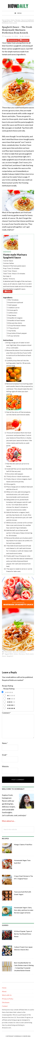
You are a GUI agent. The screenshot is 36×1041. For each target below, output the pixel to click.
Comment (6, 713)
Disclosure (5, 1002)
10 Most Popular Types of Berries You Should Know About (23, 933)
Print (8, 291)
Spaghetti (10, 656)
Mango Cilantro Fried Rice (23, 844)
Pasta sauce (30, 654)
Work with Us (7, 995)
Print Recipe (25, 40)
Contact (5, 1006)
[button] (4, 252)
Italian (16, 654)
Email (4, 755)
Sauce (4, 656)
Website (5, 766)
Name (5, 743)
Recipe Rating (7, 686)
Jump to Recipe (13, 40)
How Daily (18, 6)
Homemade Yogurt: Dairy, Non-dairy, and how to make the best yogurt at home (23, 910)
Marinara (22, 654)
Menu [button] (19, 13)
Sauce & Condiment (19, 652)
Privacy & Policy (7, 999)
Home (4, 988)
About (4, 991)
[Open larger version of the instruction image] (13, 381)
